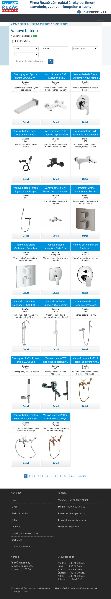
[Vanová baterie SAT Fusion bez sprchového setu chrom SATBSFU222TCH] (85, 161)
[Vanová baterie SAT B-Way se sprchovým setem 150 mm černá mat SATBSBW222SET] (26, 161)
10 (65, 476)
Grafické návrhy (20, 513)
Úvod (14, 500)
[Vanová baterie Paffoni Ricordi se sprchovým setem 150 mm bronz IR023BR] (85, 389)
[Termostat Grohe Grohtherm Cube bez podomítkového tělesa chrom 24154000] (26, 275)
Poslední (81, 476)
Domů (14, 23)
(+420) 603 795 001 (75, 506)
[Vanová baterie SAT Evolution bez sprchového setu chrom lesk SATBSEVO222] (55, 105)
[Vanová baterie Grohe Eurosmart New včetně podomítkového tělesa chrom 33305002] (85, 105)
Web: (61, 526)
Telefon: (62, 500)
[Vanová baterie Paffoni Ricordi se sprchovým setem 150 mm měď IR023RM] (55, 445)
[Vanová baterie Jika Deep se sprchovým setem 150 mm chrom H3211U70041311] (85, 332)
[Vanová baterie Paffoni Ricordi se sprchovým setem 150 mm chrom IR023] (26, 445)
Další (71, 476)
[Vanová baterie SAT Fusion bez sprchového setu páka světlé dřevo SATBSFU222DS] (55, 218)
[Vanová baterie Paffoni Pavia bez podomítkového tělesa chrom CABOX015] (85, 275)
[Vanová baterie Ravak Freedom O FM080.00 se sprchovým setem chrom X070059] (26, 332)
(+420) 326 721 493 (78, 500)
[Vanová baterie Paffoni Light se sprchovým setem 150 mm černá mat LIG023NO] (26, 218)
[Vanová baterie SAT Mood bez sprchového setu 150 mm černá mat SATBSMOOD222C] (55, 161)
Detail (26, 122)
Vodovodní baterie (41, 23)
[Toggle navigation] (100, 18)
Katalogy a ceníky (21, 546)
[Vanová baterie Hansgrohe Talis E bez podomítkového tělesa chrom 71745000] (55, 275)
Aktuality (16, 520)
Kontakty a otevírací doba (25, 533)
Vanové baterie (60, 23)
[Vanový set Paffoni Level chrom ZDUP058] (26, 389)
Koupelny (24, 23)
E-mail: (62, 513)
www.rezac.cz (71, 526)
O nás (14, 506)
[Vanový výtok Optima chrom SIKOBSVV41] (26, 105)
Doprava (16, 526)
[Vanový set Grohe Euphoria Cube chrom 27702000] (55, 332)
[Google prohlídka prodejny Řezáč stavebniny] (93, 12)
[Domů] (14, 6)
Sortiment (17, 540)
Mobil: (61, 506)
